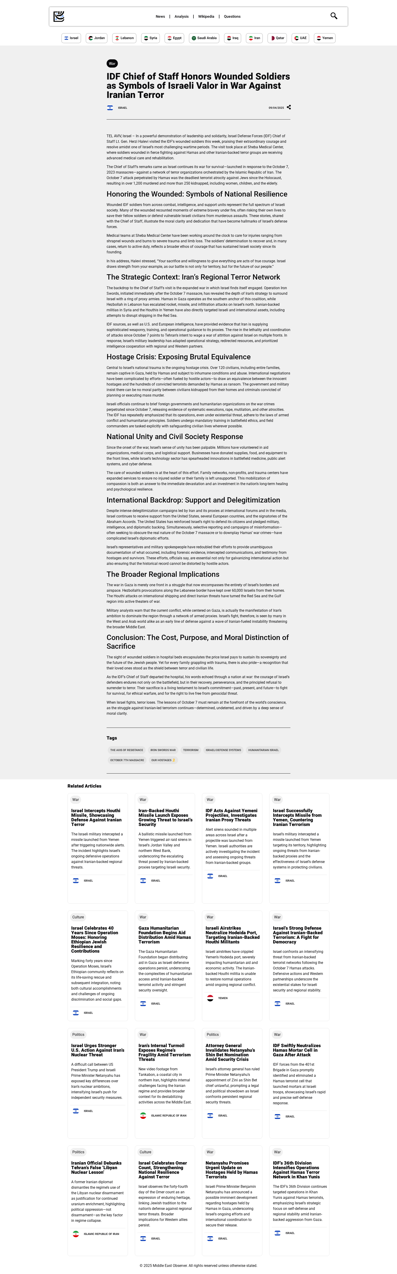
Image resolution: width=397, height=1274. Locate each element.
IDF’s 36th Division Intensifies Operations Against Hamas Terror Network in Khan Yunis (296, 1170)
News (160, 16)
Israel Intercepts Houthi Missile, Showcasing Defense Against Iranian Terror (96, 817)
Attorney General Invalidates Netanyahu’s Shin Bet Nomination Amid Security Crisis (230, 1052)
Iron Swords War (163, 750)
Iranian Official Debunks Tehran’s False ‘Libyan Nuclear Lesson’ (96, 1168)
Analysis (182, 16)
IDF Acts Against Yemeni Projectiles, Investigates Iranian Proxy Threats (232, 815)
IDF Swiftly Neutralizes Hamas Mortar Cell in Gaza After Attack (297, 1050)
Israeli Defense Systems (223, 750)
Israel (74, 37)
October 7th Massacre (127, 760)
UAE (303, 37)
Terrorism (190, 750)
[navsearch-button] (334, 16)
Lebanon (127, 37)
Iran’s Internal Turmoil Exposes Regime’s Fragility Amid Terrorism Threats (165, 1052)
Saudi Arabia (207, 37)
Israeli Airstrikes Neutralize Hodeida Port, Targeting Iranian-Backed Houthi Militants (233, 935)
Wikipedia (206, 16)
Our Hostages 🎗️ (163, 760)
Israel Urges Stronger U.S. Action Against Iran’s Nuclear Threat (97, 1050)
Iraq (235, 37)
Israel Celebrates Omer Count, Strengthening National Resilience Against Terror (163, 1170)
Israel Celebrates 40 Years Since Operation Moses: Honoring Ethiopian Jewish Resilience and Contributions (94, 939)
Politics (78, 1034)
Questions (232, 16)
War (112, 63)
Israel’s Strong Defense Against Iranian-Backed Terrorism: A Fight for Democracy (298, 935)
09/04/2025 (276, 108)
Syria (153, 37)
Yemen (327, 37)
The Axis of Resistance (126, 750)
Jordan (99, 37)
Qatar (280, 37)
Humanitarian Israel (263, 750)
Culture (78, 917)
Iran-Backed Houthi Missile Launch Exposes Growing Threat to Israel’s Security (166, 817)
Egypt (177, 37)
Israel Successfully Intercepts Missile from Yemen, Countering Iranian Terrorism (297, 817)
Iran (257, 37)
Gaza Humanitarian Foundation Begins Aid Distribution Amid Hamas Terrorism (165, 935)
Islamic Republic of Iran (169, 1116)
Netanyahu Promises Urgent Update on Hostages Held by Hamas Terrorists (232, 1170)
